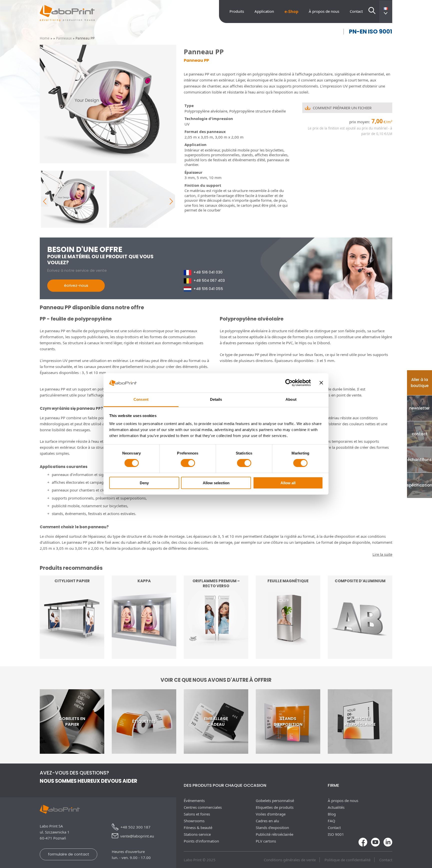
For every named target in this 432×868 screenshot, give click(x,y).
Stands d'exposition (272, 827)
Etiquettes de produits (275, 807)
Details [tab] (216, 399)
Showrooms (194, 820)
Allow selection (216, 483)
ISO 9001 (336, 834)
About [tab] (291, 399)
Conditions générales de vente (290, 859)
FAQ (331, 820)
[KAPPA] (144, 655)
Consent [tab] (141, 399)
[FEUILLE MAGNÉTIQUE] (288, 655)
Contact (356, 11)
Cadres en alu (267, 820)
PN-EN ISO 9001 (370, 31)
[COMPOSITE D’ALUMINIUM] (360, 655)
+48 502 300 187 (135, 827)
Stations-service (197, 834)
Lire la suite (72, 644)
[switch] (188, 463)
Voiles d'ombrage (271, 814)
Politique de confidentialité (347, 859)
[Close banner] (321, 382)
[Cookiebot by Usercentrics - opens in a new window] (289, 382)
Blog (332, 814)
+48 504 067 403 (209, 280)
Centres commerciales (203, 807)
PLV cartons (266, 841)
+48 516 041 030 (208, 272)
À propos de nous (324, 11)
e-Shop (291, 11)
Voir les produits (216, 644)
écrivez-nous (76, 285)
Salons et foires (197, 814)
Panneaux (64, 38)
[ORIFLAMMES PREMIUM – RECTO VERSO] (216, 655)
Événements (194, 800)
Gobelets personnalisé (275, 800)
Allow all (288, 483)
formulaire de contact (68, 854)
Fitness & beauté (198, 827)
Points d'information (201, 841)
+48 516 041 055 (208, 288)
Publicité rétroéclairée (274, 834)
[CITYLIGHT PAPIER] (72, 655)
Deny (144, 483)
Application (264, 11)
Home (45, 38)
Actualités (336, 807)
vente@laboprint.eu (137, 836)
